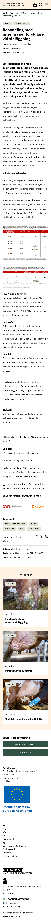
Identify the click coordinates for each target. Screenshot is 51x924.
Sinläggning (34, 528)
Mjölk (22, 13)
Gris (4, 829)
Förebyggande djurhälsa (15, 523)
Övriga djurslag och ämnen (15, 845)
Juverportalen (34, 13)
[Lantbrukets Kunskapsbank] (17, 871)
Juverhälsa (9, 528)
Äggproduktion (9, 839)
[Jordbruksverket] (16, 899)
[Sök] (41, 5)
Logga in (25, 752)
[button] (37, 537)
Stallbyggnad (9, 849)
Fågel (5, 825)
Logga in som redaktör (13, 916)
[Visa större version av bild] (25, 259)
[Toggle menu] (46, 5)
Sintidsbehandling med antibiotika (19, 460)
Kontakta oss (9, 768)
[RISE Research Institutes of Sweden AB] (5, 881)
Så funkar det (9, 774)
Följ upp (7, 409)
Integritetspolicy (10, 778)
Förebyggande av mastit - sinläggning (20, 453)
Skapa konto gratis (25, 744)
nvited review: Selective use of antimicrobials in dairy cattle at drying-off (25, 472)
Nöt (21, 528)
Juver (33, 523)
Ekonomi (7, 852)
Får (4, 835)
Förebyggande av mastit (18, 670)
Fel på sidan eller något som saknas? (20, 771)
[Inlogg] (35, 5)
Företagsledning (10, 856)
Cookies (6, 781)
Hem (16, 13)
